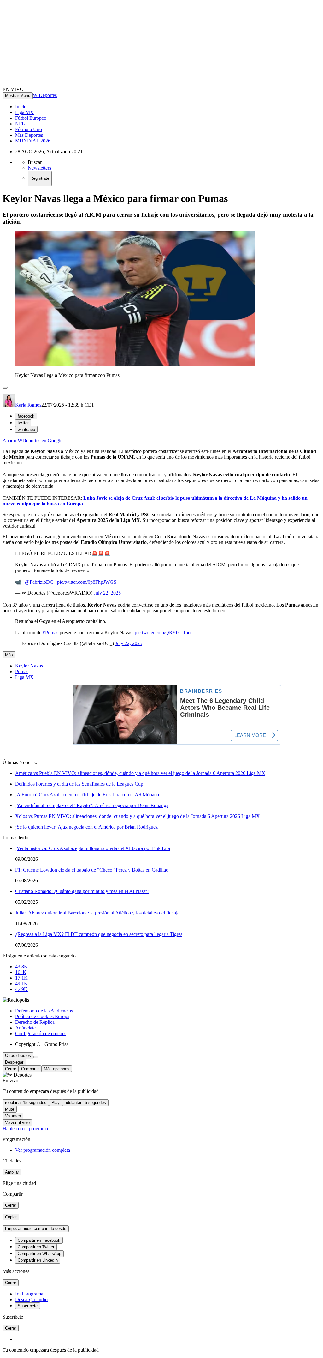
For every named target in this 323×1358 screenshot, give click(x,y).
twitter (23, 422)
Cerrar (10, 1068)
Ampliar (12, 1172)
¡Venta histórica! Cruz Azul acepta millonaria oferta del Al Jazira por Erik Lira (92, 848)
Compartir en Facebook (39, 1240)
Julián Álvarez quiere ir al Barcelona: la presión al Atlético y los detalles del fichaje (97, 912)
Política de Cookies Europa (42, 1016)
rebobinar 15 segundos (25, 1102)
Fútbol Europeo (30, 118)
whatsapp (26, 429)
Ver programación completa (42, 1150)
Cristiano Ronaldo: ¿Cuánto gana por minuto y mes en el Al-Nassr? (82, 891)
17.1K (21, 978)
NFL (20, 123)
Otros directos (18, 1055)
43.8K (21, 966)
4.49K (21, 989)
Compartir (30, 1068)
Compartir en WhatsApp (39, 1253)
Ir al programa (29, 1293)
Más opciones (56, 1068)
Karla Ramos (28, 404)
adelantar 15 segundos (85, 1102)
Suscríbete (28, 1305)
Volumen (13, 1116)
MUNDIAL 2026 (32, 140)
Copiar (11, 1217)
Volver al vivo (17, 1122)
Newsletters (39, 168)
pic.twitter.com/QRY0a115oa (164, 632)
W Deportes (45, 95)
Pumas (21, 671)
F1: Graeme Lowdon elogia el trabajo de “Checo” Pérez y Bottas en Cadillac (91, 869)
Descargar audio (31, 1299)
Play (55, 1102)
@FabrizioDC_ (40, 582)
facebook (26, 416)
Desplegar (14, 1062)
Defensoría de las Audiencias (44, 1010)
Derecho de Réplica (35, 1022)
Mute (9, 1109)
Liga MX (24, 112)
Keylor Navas (29, 665)
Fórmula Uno (28, 129)
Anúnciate (25, 1027)
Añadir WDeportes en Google (32, 440)
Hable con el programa (25, 1128)
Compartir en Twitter (36, 1247)
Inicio (20, 106)
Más (9, 654)
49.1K (21, 983)
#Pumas (50, 632)
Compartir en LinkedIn (38, 1260)
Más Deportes (29, 135)
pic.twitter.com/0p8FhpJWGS (86, 582)
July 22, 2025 (107, 592)
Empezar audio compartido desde (35, 1228)
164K (20, 972)
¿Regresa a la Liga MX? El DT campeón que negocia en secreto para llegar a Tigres (98, 934)
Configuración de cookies (40, 1033)
